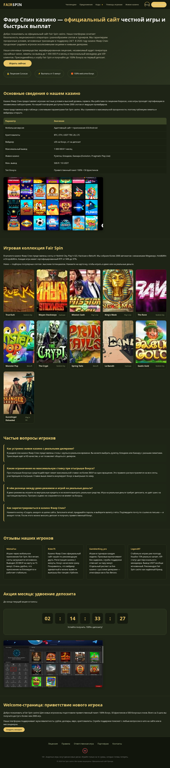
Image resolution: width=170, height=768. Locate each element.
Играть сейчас (17, 63)
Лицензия (53, 743)
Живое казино (132, 4)
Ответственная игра (84, 743)
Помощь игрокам (114, 4)
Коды (99, 4)
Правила (66, 743)
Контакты (117, 743)
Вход (147, 4)
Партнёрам (103, 743)
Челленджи (71, 4)
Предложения (86, 4)
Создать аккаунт (159, 4)
